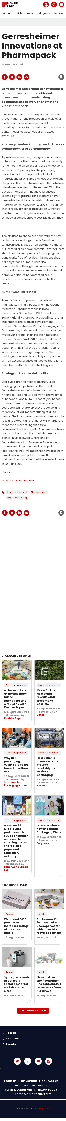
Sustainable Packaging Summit (16, 784)
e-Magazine (43, 13)
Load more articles (33, 1010)
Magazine (21, 1085)
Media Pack (39, 1085)
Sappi (40, 714)
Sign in (16, 69)
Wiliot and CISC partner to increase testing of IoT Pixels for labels (16, 926)
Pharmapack (39, 492)
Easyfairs (43, 843)
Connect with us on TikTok (33, 1068)
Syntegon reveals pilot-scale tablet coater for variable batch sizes (16, 984)
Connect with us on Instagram (48, 1061)
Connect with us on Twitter (17, 1061)
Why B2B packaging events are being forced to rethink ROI (16, 765)
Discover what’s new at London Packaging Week (49, 829)
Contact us (50, 1081)
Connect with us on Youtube (38, 1061)
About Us (8, 13)
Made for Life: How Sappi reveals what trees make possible (46, 697)
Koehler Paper (13, 718)
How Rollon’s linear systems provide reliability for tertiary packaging (47, 766)
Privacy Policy (47, 1090)
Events (11, 1044)
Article (9, 914)
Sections (12, 1038)
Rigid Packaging (17, 497)
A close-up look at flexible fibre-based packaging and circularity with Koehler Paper (15, 698)
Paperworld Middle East (16, 868)
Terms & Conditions (18, 1090)
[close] (35, 74)
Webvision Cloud (42, 1108)
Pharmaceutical (17, 492)
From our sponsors (16, 685)
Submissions (25, 13)
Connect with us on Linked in (27, 1061)
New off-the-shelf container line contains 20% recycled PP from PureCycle (49, 984)
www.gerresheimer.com (18, 480)
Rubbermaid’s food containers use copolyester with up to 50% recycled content (49, 926)
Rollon (41, 785)
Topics (11, 1033)
